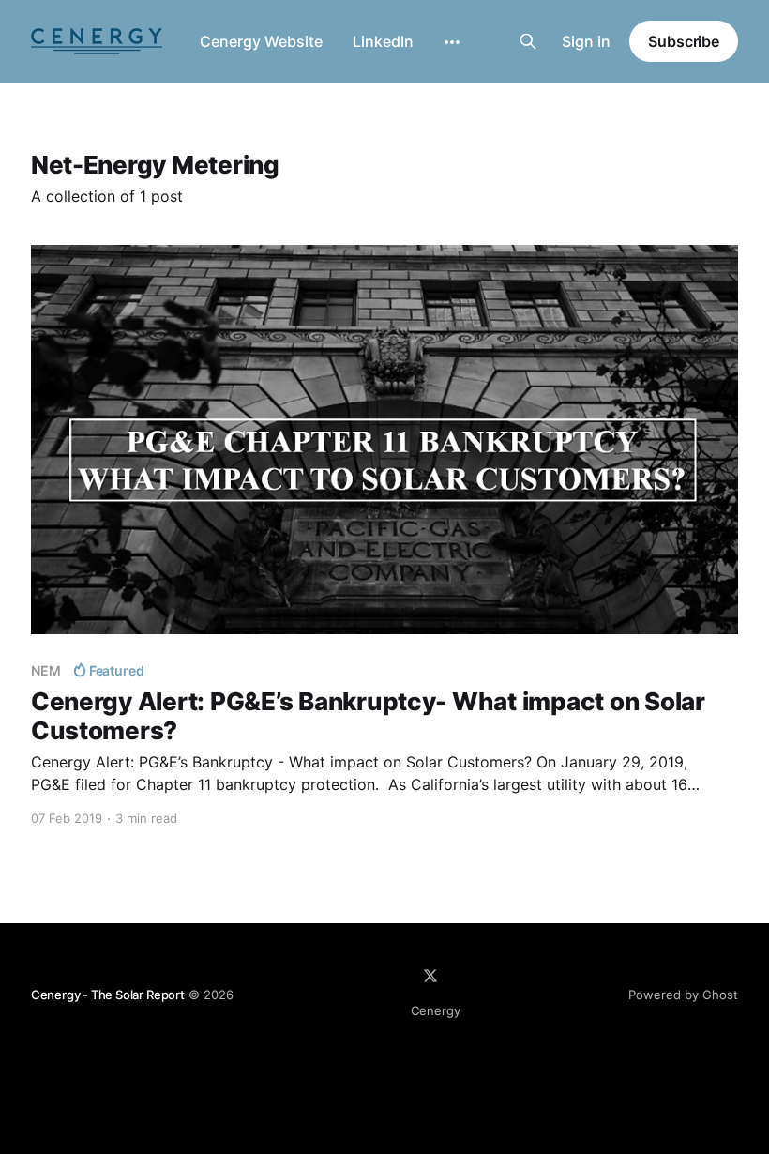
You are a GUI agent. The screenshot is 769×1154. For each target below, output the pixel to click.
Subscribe (683, 41)
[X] (430, 975)
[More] (452, 42)
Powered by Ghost (683, 994)
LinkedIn (383, 41)
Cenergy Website (261, 41)
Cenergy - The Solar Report (108, 994)
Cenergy (435, 1010)
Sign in (586, 41)
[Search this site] (528, 41)
